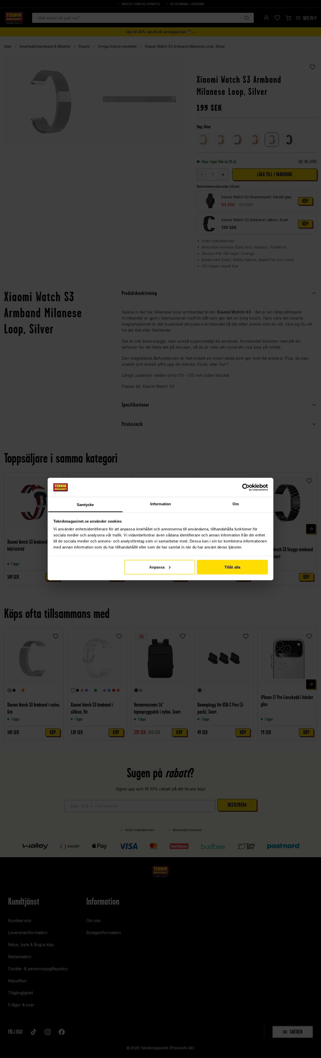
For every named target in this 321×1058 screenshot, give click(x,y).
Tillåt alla (232, 567)
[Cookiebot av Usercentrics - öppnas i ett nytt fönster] (246, 487)
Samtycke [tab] (85, 505)
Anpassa (157, 567)
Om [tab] (235, 504)
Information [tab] (160, 504)
